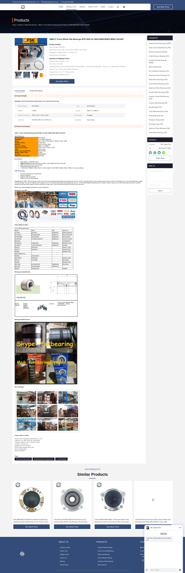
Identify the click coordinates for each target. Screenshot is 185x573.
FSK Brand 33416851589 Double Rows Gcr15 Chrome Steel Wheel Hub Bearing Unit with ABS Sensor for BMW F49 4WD (29, 521)
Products (70, 7)
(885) (159, 92)
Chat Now (160, 158)
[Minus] (180, 528)
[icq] (163, 152)
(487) (159, 56)
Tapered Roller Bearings (105, 547)
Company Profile (65, 547)
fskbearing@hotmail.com (50, 2)
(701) (155, 107)
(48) (158, 103)
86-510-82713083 (68, 2)
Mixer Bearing (102, 565)
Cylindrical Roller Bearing (105, 561)
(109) (158, 132)
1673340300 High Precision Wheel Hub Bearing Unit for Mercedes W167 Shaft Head (153, 521)
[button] (45, 75)
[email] (159, 152)
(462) (158, 79)
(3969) (157, 61)
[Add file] (146, 570)
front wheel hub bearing (23, 459)
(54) (155, 67)
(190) (159, 128)
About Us (92, 7)
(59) (156, 124)
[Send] (180, 570)
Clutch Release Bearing (105, 558)
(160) (158, 111)
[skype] (150, 152)
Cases (111, 7)
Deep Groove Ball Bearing (106, 551)
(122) (159, 84)
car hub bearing (61, 459)
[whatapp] (155, 153)
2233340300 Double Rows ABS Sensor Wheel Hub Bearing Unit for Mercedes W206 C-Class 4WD (112, 521)
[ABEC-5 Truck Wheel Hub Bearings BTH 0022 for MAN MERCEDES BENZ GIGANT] (31, 54)
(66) (156, 115)
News (103, 7)
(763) (159, 98)
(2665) (158, 52)
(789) (160, 47)
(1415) (159, 88)
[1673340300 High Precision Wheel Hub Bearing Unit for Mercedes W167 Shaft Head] (153, 500)
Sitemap (62, 561)
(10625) (160, 43)
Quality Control (64, 554)
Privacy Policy (64, 565)
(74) (159, 75)
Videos (82, 7)
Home (61, 7)
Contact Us (63, 558)
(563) (156, 120)
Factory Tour (64, 551)
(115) (159, 71)
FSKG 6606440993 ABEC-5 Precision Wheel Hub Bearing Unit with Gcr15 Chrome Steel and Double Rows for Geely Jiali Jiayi (71, 521)
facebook (142, 560)
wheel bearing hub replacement (43, 459)
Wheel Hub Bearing (31, 25)
